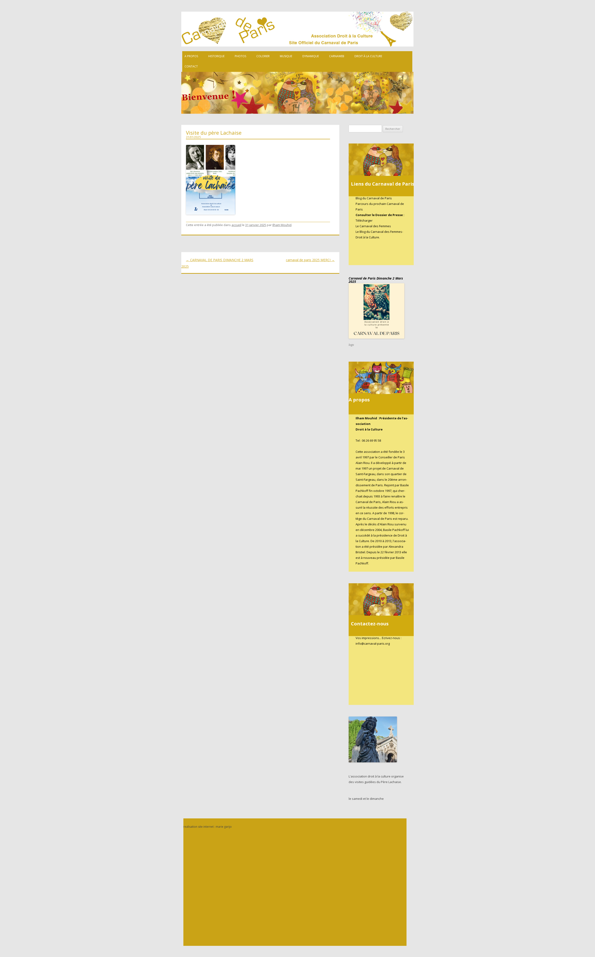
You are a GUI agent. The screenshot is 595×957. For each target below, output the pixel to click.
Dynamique (310, 56)
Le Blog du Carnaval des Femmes (379, 232)
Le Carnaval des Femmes (373, 226)
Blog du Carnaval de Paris (374, 198)
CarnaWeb (336, 56)
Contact (191, 66)
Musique (286, 56)
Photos (240, 56)
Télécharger (364, 220)
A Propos (191, 56)
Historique (216, 56)
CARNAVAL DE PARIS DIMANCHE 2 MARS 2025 (217, 263)
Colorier (263, 56)
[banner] (302, 65)
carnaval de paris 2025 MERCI (310, 260)
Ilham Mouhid (281, 225)
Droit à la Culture (368, 56)
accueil (236, 225)
